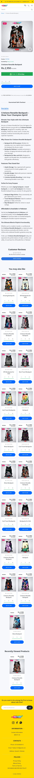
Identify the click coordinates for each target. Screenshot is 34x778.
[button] (1, 1)
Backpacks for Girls (25, 521)
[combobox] (17, 9)
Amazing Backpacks (8, 295)
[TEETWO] (4, 5)
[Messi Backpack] (8, 435)
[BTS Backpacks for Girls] (25, 284)
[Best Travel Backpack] (25, 360)
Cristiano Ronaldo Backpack (9, 334)
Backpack (25, 410)
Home (2, 13)
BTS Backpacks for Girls (25, 296)
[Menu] (32, 5)
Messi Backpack (8, 446)
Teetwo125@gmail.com (19, 748)
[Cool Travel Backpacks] (8, 398)
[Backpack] (25, 398)
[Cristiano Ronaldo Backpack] (8, 322)
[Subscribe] (30, 708)
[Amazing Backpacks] (8, 284)
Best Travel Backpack (25, 372)
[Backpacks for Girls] (25, 509)
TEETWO (7, 59)
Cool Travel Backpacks (8, 410)
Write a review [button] (17, 258)
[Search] (31, 9)
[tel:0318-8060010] (28, 5)
